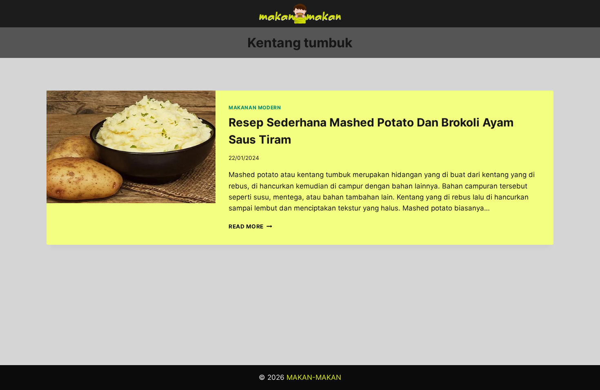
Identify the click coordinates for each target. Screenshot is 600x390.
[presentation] (131, 147)
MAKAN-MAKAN (314, 377)
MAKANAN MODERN (255, 107)
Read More (250, 226)
